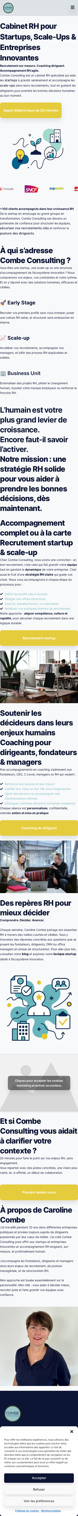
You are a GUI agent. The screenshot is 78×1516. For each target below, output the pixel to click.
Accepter (39, 1478)
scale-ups (8, 85)
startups (11, 80)
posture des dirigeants (17, 233)
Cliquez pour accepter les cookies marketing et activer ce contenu (39, 1083)
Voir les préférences (39, 1501)
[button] (72, 1431)
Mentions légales (51, 1510)
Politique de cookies (27, 1510)
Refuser (39, 1489)
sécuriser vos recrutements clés (24, 228)
